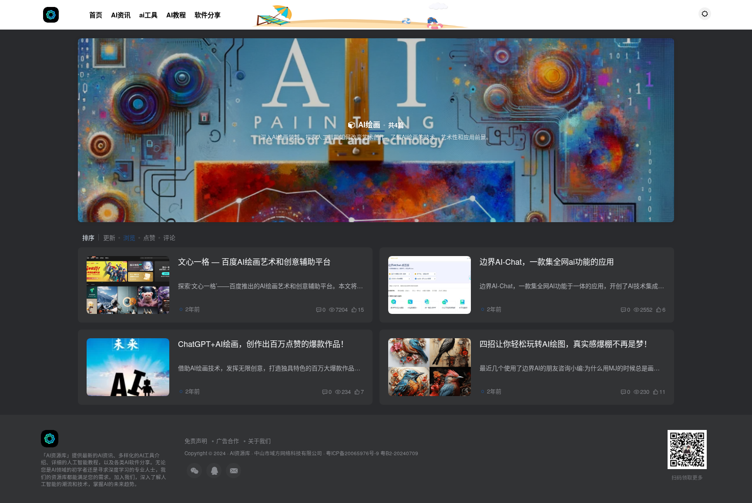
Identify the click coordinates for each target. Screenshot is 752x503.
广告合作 (227, 440)
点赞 (149, 237)
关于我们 (259, 440)
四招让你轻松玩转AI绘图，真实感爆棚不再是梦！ (565, 343)
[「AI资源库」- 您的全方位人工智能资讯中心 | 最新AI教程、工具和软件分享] (49, 437)
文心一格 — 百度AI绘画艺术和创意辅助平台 (254, 261)
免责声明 (196, 440)
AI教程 (176, 15)
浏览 (129, 237)
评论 (169, 237)
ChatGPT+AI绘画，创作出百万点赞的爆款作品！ (263, 343)
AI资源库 (240, 453)
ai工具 (148, 15)
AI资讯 (121, 15)
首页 (95, 15)
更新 (109, 237)
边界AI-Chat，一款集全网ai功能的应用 (547, 261)
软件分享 (208, 15)
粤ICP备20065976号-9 (352, 453)
